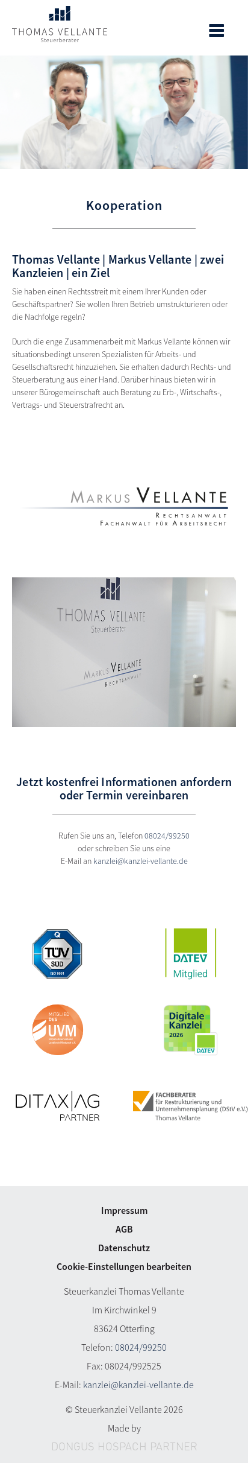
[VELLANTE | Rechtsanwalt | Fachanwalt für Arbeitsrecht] (124, 506)
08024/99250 (167, 835)
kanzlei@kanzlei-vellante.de (140, 860)
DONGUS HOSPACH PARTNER (124, 1447)
